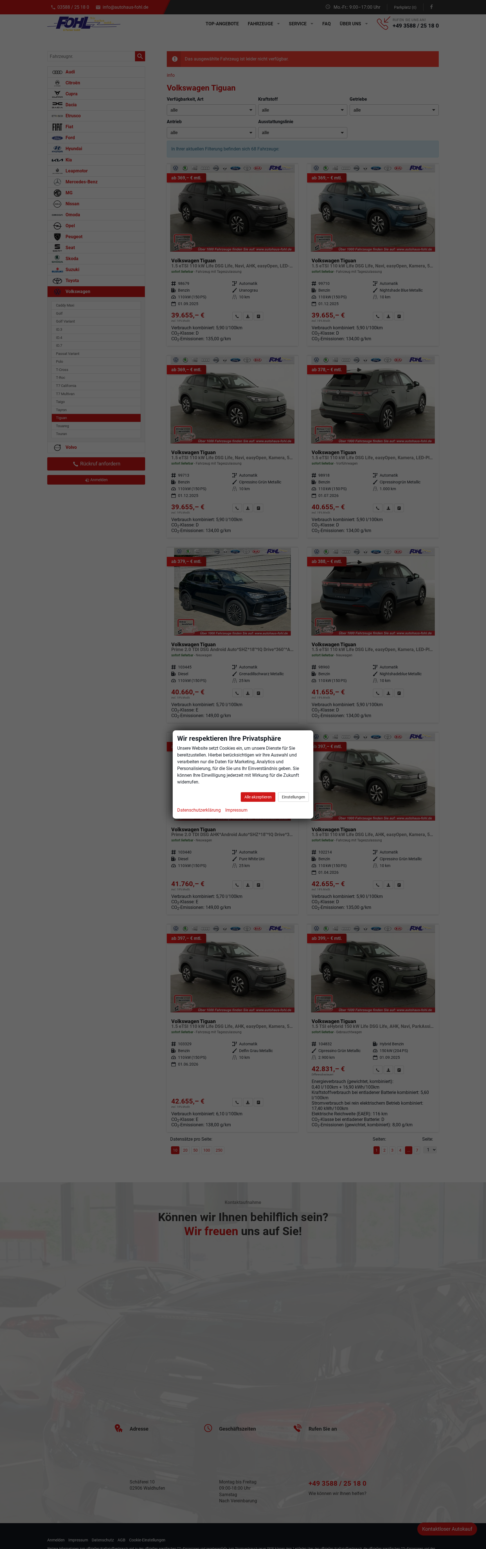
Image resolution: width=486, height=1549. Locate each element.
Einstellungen (293, 797)
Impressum (236, 810)
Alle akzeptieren (258, 797)
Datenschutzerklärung (199, 810)
